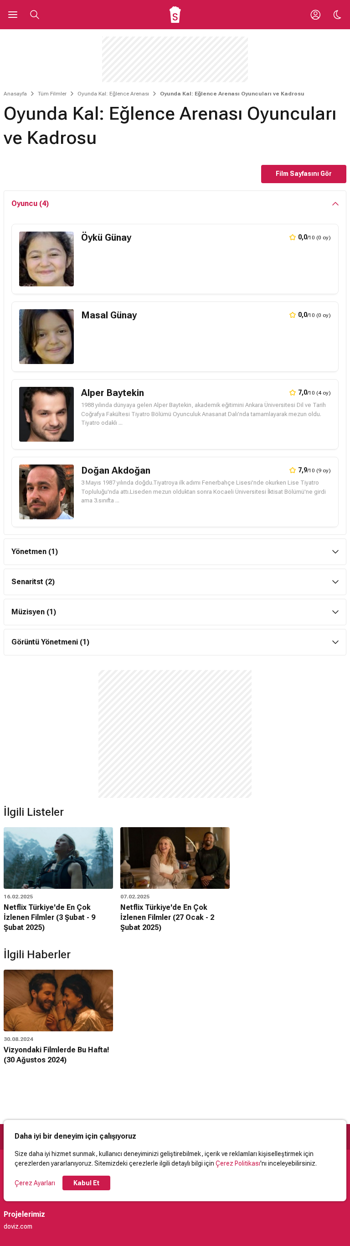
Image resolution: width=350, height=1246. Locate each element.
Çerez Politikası (238, 1163)
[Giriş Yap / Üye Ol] (315, 14)
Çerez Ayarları (35, 1183)
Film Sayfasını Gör (304, 173)
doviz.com (18, 1226)
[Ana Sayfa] (175, 14)
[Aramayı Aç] (35, 14)
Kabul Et (86, 1183)
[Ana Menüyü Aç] (13, 14)
